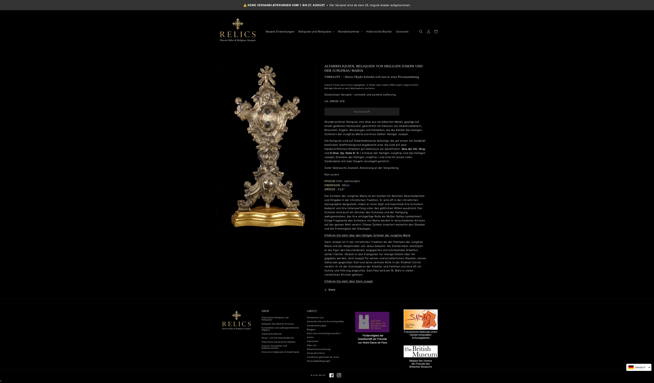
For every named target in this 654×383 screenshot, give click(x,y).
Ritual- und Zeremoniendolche (278, 338)
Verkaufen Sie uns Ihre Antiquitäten (325, 321)
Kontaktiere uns (315, 317)
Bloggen (311, 329)
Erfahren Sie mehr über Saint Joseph (348, 281)
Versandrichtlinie (316, 353)
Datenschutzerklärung (319, 349)
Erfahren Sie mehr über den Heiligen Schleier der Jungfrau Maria (367, 235)
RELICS (322, 375)
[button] (316, 31)
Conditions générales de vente (323, 357)
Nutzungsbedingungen (318, 361)
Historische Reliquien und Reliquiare (275, 318)
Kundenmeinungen (316, 325)
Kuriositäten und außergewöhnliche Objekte (280, 328)
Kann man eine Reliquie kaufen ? (324, 333)
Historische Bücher (272, 334)
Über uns (311, 345)
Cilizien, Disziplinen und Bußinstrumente (274, 347)
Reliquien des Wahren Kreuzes (278, 324)
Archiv (310, 337)
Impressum (312, 341)
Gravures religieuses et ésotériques (280, 352)
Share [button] (331, 289)
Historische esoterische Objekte (278, 342)
